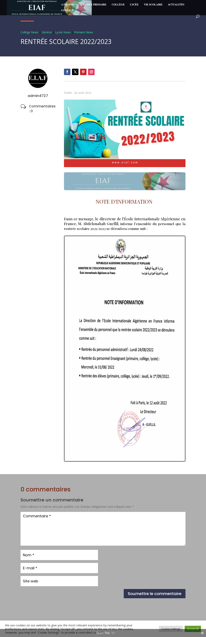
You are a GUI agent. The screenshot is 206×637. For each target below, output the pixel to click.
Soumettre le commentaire (154, 593)
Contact (67, 10)
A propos (67, 4)
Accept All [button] (193, 629)
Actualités (176, 4)
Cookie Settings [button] (170, 629)
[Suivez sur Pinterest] (83, 72)
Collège (118, 4)
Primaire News (83, 32)
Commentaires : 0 (42, 108)
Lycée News (63, 32)
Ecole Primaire (94, 4)
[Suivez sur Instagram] (91, 72)
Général (47, 32)
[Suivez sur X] (75, 72)
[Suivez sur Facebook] (67, 72)
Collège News (29, 32)
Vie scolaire (153, 4)
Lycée (134, 4)
